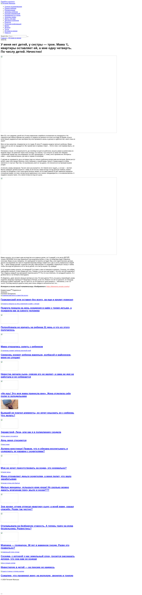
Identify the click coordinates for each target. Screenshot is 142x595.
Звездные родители (12, 20)
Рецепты (8, 22)
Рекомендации (10, 10)
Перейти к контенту (8, 1)
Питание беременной (12, 13)
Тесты (7, 29)
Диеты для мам (10, 19)
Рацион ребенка (10, 8)
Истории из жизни (11, 31)
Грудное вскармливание (13, 6)
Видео (7, 26)
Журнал (7, 27)
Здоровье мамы (10, 17)
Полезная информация (13, 24)
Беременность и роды (12, 15)
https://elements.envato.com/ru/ (57, 286)
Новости (8, 33)
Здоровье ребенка (11, 12)
